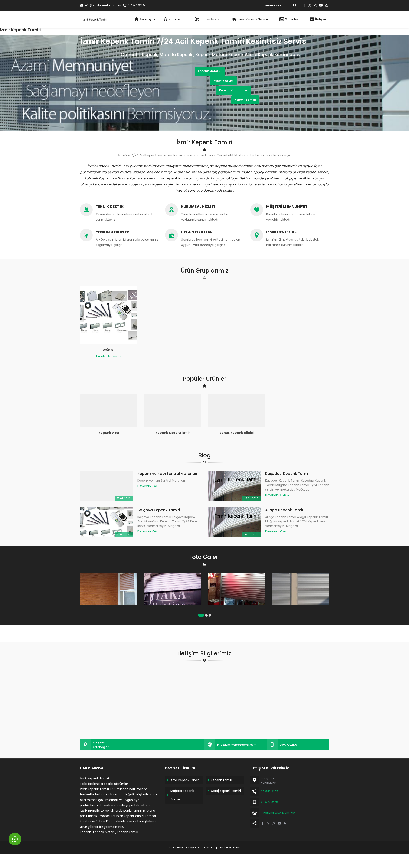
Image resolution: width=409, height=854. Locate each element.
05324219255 (136, 5)
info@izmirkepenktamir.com (103, 5)
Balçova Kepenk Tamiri (158, 509)
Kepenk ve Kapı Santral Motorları (167, 473)
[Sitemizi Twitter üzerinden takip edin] (309, 5)
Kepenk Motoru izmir (172, 433)
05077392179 (288, 745)
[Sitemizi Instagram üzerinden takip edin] (315, 5)
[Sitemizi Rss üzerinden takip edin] (326, 5)
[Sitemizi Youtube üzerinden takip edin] (321, 5)
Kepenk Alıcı (108, 433)
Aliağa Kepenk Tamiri (284, 509)
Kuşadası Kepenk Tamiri (287, 473)
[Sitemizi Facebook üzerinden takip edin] (304, 5)
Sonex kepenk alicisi (236, 433)
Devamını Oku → (149, 486)
